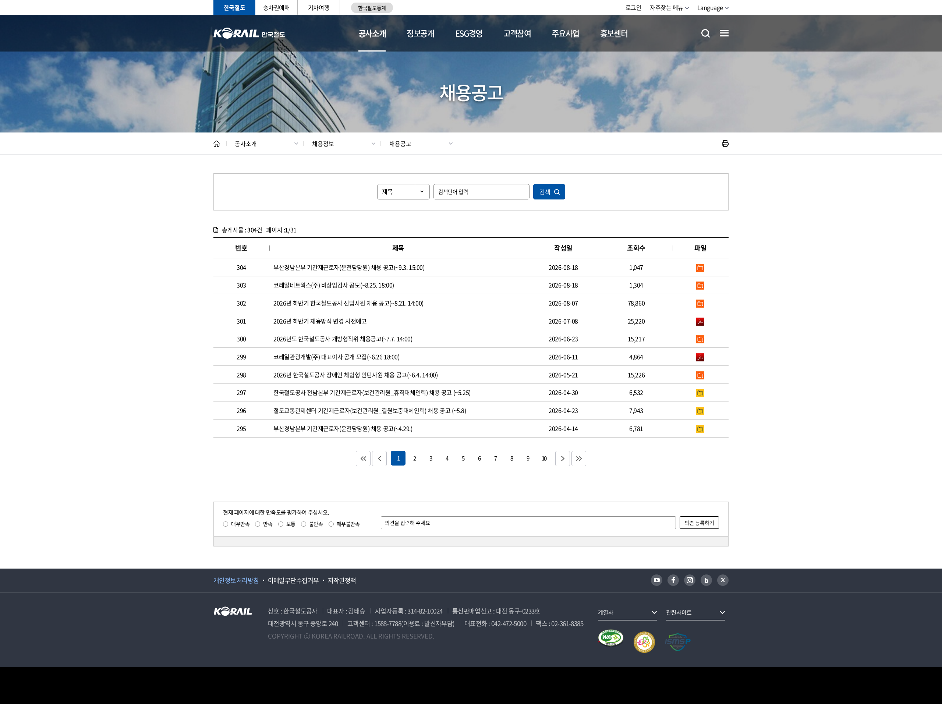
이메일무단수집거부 (293, 580)
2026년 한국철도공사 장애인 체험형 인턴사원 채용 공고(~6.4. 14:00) (355, 374)
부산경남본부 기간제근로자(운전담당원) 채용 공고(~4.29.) (342, 428)
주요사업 (565, 33)
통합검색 (705, 33)
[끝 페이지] (578, 458)
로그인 (634, 7)
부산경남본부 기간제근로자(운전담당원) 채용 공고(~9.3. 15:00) (348, 267)
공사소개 (372, 33)
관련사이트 (679, 612)
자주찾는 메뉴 (666, 7)
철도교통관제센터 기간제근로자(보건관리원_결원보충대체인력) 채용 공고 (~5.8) (369, 410)
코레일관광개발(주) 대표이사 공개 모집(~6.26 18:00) (336, 356)
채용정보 (323, 143)
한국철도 (234, 7)
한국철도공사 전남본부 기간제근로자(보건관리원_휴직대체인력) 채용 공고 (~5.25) (372, 392)
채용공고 (400, 143)
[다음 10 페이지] (562, 458)
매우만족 (240, 524)
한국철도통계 (372, 7)
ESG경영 (468, 33)
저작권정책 (342, 580)
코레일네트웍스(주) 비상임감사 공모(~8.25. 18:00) (333, 284)
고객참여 (517, 33)
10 (544, 458)
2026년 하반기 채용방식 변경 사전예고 (319, 320)
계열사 (605, 612)
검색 (544, 191)
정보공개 (420, 33)
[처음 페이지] (363, 458)
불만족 (316, 524)
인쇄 (725, 143)
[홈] (216, 144)
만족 (267, 524)
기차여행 (318, 7)
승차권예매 (276, 7)
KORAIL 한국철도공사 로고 (249, 33)
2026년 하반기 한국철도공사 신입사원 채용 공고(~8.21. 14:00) (348, 302)
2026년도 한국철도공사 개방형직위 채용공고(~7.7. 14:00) (342, 338)
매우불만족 (348, 524)
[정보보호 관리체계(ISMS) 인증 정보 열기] (678, 642)
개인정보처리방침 (236, 580)
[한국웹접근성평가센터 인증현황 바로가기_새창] (611, 642)
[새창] (656, 580)
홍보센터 (614, 33)
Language (710, 7)
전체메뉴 (724, 33)
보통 (290, 524)
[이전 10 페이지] (379, 458)
